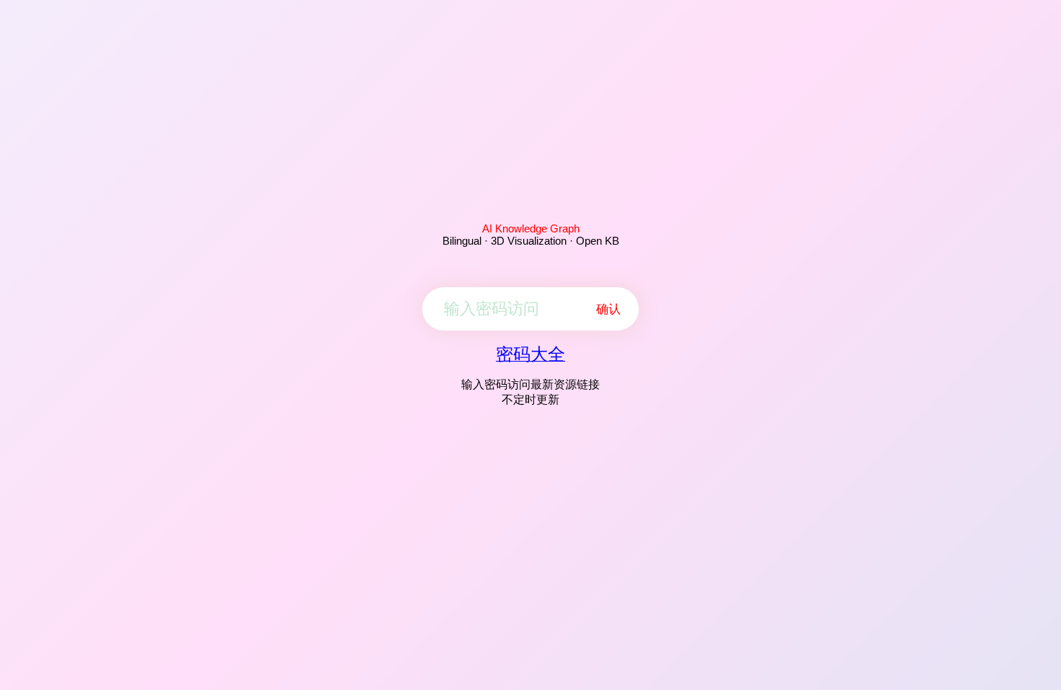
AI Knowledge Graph (531, 228)
